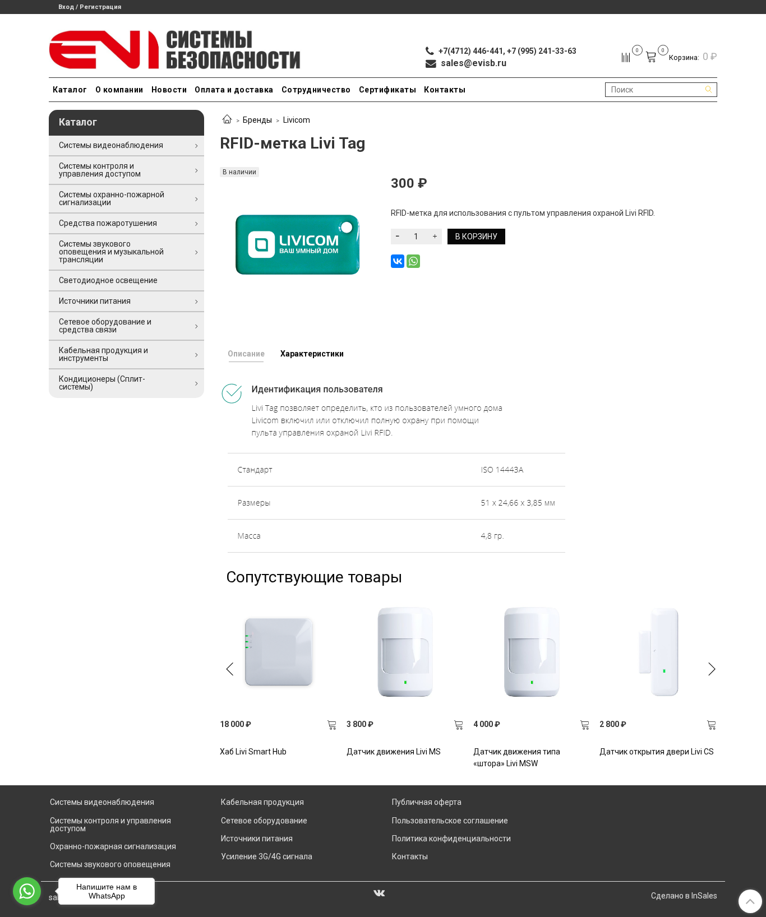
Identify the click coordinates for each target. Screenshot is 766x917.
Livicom (296, 119)
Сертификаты (388, 89)
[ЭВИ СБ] (175, 47)
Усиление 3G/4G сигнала (266, 856)
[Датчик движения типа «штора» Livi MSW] (532, 652)
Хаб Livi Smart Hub (253, 751)
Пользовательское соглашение (450, 820)
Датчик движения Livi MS (394, 751)
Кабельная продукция (262, 802)
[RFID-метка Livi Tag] (297, 243)
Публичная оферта (427, 802)
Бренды (257, 119)
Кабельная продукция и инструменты (103, 354)
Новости (169, 89)
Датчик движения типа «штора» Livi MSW (516, 757)
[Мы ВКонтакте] (379, 892)
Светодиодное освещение (108, 280)
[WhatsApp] (413, 261)
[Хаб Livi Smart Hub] (279, 652)
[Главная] (227, 119)
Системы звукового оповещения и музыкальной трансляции (111, 251)
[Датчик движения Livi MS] (405, 652)
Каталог (70, 89)
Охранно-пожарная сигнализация (113, 846)
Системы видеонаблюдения (111, 145)
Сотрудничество (316, 89)
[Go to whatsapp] (27, 891)
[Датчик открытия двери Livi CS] (658, 652)
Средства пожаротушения (108, 223)
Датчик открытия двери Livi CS (656, 751)
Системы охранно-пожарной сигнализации (111, 198)
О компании (119, 89)
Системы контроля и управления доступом (100, 169)
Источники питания (95, 301)
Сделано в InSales (684, 896)
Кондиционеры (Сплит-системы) (102, 382)
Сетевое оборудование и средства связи (105, 325)
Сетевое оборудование (264, 820)
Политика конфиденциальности (451, 838)
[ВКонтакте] (397, 261)
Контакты (444, 89)
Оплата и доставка (234, 89)
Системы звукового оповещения (110, 864)
